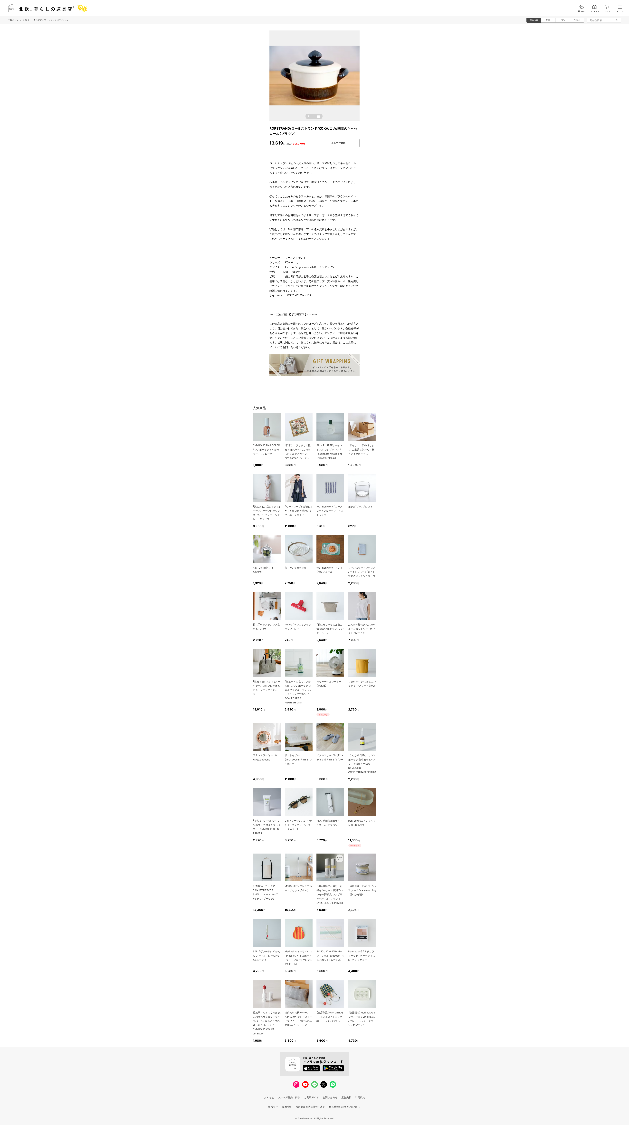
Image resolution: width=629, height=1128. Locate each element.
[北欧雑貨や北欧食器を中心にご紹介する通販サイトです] (46, 8)
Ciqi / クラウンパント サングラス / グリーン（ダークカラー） (298, 825)
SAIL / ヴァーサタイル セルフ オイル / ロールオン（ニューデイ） (267, 955)
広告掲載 (346, 1097)
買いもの (581, 11)
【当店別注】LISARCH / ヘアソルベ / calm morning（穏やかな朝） (362, 890)
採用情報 (287, 1106)
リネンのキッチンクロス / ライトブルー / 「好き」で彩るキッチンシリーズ (361, 572)
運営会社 (273, 1106)
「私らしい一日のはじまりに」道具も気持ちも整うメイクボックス (361, 449)
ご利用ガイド (311, 1097)
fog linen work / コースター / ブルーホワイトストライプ (329, 510)
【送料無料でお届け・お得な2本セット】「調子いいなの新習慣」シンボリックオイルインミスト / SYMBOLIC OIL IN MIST (329, 894)
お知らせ (269, 1097)
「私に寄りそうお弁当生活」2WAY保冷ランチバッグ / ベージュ (330, 628)
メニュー (620, 11)
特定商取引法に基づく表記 (310, 1106)
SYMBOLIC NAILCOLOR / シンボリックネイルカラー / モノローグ (266, 449)
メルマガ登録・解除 (289, 1097)
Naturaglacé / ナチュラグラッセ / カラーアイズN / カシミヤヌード (361, 955)
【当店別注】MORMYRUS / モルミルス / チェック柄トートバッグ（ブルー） (330, 1016)
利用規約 (360, 1097)
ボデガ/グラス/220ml (360, 506)
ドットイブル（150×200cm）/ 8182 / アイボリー (299, 759)
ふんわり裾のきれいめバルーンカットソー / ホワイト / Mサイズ (361, 628)
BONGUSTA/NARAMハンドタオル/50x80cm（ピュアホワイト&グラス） (330, 955)
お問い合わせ (330, 1097)
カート (607, 11)
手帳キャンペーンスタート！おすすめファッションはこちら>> (38, 20)
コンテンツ (594, 11)
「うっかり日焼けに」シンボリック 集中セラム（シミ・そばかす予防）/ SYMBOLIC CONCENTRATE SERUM (362, 764)
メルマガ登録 (338, 143)
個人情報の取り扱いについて (345, 1106)
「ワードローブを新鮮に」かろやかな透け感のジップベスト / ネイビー (298, 510)
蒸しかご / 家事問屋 (295, 567)
